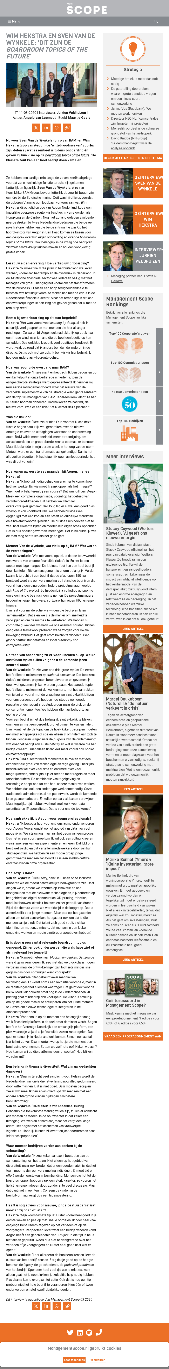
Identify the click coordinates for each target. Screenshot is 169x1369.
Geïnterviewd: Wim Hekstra (150, 219)
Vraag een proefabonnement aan (132, 1036)
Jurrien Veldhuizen (71, 113)
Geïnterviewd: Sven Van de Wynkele (150, 183)
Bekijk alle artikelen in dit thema (133, 158)
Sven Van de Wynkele (53, 188)
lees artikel (133, 629)
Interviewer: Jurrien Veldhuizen (149, 255)
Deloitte (117, 281)
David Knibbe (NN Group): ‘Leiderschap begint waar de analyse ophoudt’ (131, 143)
